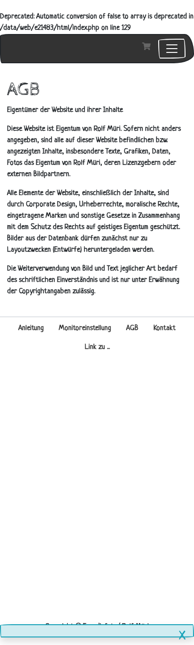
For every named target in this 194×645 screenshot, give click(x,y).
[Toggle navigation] (172, 49)
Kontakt (165, 328)
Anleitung (31, 328)
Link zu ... (97, 347)
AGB (132, 328)
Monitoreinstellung (85, 328)
